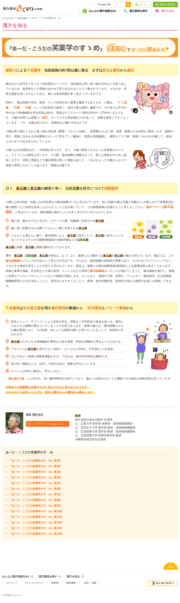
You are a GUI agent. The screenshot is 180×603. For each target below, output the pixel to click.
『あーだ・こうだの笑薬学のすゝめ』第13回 (35, 528)
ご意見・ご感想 (90, 583)
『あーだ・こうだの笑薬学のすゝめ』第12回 (35, 522)
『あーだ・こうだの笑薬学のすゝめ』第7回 (35, 494)
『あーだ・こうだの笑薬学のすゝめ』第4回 (35, 477)
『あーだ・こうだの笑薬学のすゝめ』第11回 (35, 516)
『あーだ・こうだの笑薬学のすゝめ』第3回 (35, 471)
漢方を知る (22, 18)
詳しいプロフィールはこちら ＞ (48, 423)
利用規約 (55, 583)
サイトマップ (11, 583)
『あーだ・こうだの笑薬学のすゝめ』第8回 (35, 499)
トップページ (8, 18)
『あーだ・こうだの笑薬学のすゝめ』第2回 (35, 466)
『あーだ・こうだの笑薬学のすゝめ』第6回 (35, 488)
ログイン (143, 4)
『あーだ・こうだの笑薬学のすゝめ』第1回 (35, 460)
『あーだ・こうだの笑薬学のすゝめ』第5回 (35, 482)
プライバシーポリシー (34, 583)
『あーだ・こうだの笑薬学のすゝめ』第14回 (35, 533)
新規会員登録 (167, 4)
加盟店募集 (71, 583)
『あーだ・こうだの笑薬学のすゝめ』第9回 (35, 505)
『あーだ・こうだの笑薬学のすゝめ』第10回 (35, 511)
